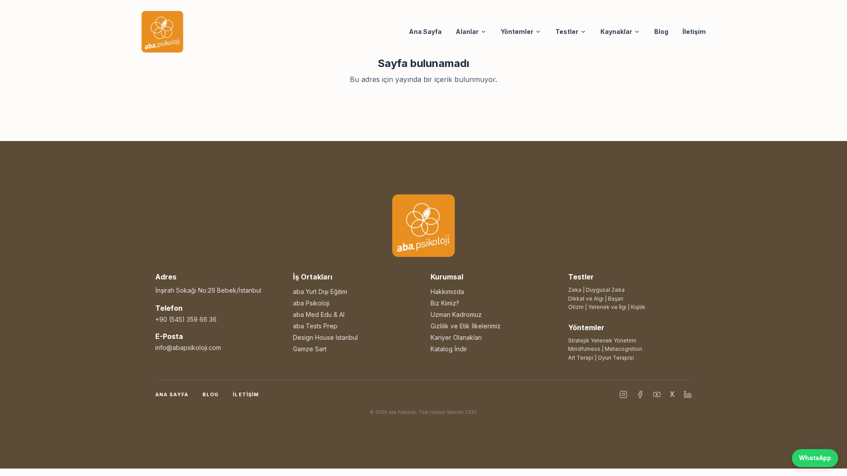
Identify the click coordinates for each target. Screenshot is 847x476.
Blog (661, 31)
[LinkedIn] (688, 394)
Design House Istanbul (325, 337)
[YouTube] (657, 394)
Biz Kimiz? (445, 303)
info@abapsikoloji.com (188, 347)
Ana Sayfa (425, 31)
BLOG (210, 394)
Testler (566, 31)
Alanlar (467, 31)
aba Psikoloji (311, 303)
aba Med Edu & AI (319, 314)
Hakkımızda (447, 291)
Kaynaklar (616, 31)
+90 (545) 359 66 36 (186, 319)
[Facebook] (640, 394)
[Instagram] (623, 394)
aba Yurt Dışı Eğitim (320, 291)
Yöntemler (517, 31)
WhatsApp (815, 457)
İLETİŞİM (246, 394)
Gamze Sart (309, 349)
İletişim (694, 31)
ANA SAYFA (171, 394)
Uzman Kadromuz (456, 314)
